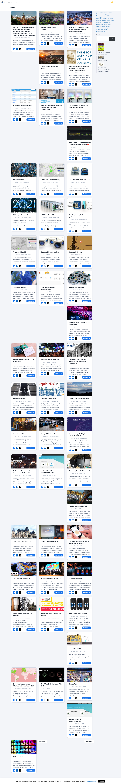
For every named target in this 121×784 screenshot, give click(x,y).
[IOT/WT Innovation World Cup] (51, 569)
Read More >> (31, 49)
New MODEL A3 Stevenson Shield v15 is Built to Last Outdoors (104, 69)
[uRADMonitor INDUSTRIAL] (79, 604)
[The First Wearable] (79, 639)
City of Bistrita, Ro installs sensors (49, 67)
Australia (105, 12)
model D (104, 20)
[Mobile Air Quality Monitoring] (51, 170)
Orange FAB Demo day (48, 434)
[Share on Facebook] (14, 49)
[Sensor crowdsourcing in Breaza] (51, 18)
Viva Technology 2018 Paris (78, 506)
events (110, 12)
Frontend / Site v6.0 (19, 252)
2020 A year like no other (21, 215)
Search (98, 35)
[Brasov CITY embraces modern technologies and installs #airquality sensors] (79, 18)
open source (98, 22)
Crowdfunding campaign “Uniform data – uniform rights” (23, 685)
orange (103, 22)
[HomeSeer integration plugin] (23, 96)
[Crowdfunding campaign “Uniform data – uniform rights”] (23, 675)
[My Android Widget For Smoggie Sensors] (104, 47)
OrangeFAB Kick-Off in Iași (50, 541)
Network (16, 2)
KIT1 (108, 16)
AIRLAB (97, 12)
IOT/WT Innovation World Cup (51, 578)
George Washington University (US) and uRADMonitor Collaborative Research (79, 68)
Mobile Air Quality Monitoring (50, 180)
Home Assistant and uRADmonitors (48, 288)
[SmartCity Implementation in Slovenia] (23, 604)
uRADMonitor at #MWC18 (21, 578)
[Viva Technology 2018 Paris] (79, 497)
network (112, 20)
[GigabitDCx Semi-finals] (51, 389)
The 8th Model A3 (19, 398)
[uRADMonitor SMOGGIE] (79, 278)
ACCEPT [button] (101, 781)
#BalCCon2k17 (18, 756)
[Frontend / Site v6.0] (23, 243)
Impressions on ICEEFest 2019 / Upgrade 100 (79, 323)
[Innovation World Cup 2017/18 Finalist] (51, 604)
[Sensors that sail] (104, 57)
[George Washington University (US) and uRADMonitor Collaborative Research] (79, 57)
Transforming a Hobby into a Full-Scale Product (78, 435)
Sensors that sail (102, 60)
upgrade (108, 26)
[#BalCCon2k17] (23, 747)
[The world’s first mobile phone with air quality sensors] (79, 532)
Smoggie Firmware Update (50, 252)
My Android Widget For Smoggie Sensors (104, 53)
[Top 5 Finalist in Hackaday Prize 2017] (51, 675)
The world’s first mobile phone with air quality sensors (79, 542)
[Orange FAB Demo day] (51, 424)
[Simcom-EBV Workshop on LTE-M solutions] (23, 350)
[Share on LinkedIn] (17, 49)
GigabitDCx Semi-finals (49, 398)
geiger (106, 14)
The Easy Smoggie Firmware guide (78, 216)
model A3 (106, 18)
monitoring (108, 20)
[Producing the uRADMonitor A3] (79, 461)
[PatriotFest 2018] (23, 424)
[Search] (112, 39)
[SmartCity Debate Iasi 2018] (23, 532)
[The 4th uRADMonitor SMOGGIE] (79, 170)
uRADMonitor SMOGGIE (77, 287)
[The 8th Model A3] (23, 389)
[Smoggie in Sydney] (79, 243)
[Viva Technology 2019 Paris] (51, 350)
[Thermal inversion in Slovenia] (79, 389)
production (108, 22)
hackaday (98, 16)
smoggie (98, 26)
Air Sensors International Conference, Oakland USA (22, 472)
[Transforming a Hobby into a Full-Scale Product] (79, 424)
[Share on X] (20, 49)
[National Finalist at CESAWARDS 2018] (51, 461)
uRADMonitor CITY (47, 215)
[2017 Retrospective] (79, 569)
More (34, 2)
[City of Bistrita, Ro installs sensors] (51, 57)
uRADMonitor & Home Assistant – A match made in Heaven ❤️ (80, 144)
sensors (105, 24)
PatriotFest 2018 (18, 434)
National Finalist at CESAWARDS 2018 (47, 472)
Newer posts (89, 741)
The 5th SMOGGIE (19, 180)
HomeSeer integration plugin (22, 105)
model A (99, 18)
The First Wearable (75, 649)
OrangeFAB (73, 684)
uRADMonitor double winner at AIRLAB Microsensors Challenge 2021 (51, 107)
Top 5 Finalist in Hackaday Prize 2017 (51, 685)
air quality (102, 12)
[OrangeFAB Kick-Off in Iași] (51, 532)
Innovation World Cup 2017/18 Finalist (51, 615)
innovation (104, 15)
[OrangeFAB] (79, 675)
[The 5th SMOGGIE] (23, 170)
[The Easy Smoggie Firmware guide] (79, 205)
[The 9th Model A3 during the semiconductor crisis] (79, 96)
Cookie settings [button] (91, 781)
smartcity (109, 24)
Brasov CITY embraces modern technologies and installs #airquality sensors (79, 29)
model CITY (98, 20)
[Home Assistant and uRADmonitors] (51, 278)
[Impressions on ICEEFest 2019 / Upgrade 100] (79, 313)
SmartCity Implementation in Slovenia (22, 615)
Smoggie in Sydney (75, 252)
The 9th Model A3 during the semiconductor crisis (78, 106)
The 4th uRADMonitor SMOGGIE (79, 180)
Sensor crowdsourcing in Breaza (49, 28)
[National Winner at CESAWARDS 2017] (79, 710)
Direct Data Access (19, 287)
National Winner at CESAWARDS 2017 (75, 720)
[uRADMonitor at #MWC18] (23, 569)
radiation (98, 24)
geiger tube (110, 14)
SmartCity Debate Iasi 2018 (22, 541)
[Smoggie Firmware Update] (51, 243)
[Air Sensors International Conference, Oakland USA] (23, 461)
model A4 (111, 18)
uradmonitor (102, 28)
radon (102, 24)
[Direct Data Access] (23, 278)
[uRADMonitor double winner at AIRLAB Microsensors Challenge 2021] (51, 96)
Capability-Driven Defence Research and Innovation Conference (77, 361)
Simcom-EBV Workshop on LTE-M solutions (24, 360)
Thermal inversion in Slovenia (79, 398)
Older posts (42, 741)
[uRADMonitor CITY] (51, 205)
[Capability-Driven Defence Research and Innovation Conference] (79, 350)
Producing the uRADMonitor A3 (79, 471)
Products (22, 2)
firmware (98, 14)
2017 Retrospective (75, 578)
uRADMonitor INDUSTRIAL (78, 614)
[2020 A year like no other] (23, 205)
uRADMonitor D (100, 31)
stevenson (103, 26)
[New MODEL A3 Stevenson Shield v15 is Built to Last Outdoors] (104, 64)
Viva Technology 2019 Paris (50, 359)
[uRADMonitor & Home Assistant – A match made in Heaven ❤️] (79, 133)
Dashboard (29, 2)
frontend (102, 14)
